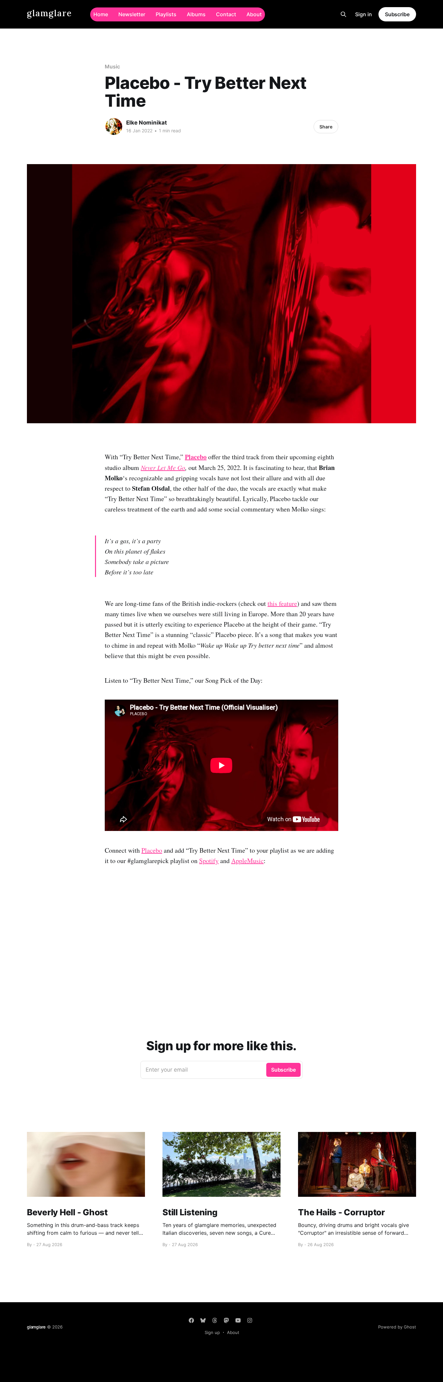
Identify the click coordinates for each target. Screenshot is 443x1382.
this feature (282, 603)
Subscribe (397, 14)
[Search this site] (343, 14)
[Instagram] (249, 1320)
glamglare (49, 13)
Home (100, 14)
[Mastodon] (226, 1320)
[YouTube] (238, 1320)
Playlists (166, 14)
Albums (196, 14)
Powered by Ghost (397, 1326)
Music (112, 66)
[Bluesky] (203, 1320)
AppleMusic (247, 860)
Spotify (209, 860)
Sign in (363, 14)
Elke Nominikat (146, 122)
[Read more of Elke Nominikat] (114, 126)
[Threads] (214, 1320)
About (254, 14)
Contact (226, 14)
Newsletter (131, 14)
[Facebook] (191, 1320)
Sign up (212, 1332)
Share (325, 126)
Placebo (151, 850)
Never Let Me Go (163, 467)
